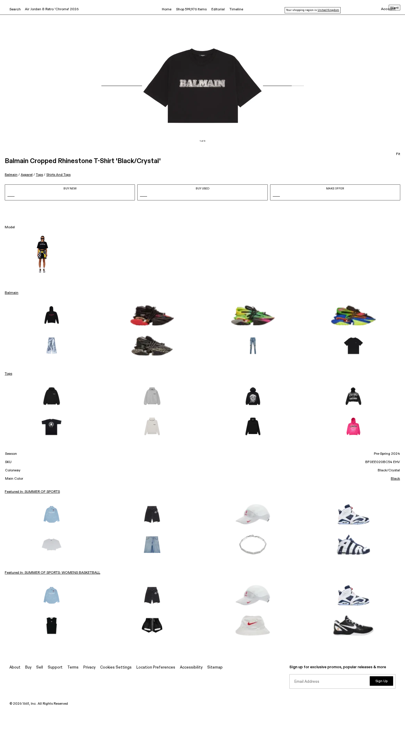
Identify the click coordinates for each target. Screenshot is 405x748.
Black (395, 479)
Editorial (218, 9)
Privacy (89, 667)
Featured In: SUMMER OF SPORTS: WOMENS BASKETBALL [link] (52, 573)
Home (166, 9)
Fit (398, 154)
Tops (39, 174)
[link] (51, 315)
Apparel (27, 174)
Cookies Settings (116, 667)
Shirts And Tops (58, 174)
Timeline (236, 9)
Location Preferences (155, 667)
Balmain (11, 174)
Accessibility (191, 667)
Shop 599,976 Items (191, 9)
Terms (73, 667)
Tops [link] (8, 374)
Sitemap (215, 667)
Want (394, 8)
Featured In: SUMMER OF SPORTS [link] (32, 492)
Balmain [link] (11, 293)
